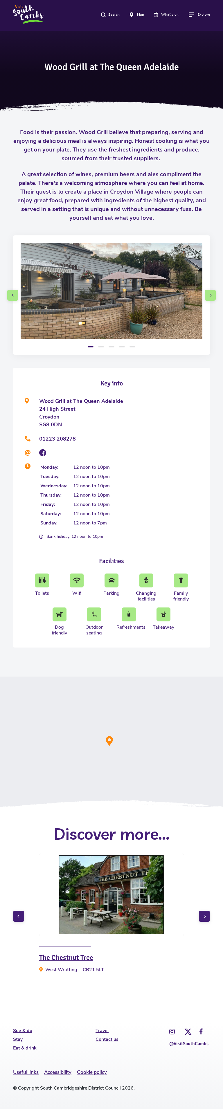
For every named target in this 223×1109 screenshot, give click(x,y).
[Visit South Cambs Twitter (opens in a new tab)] (187, 1030)
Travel (102, 1030)
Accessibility (57, 1072)
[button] (12, 295)
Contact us (107, 1039)
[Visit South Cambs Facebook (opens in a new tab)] (201, 1032)
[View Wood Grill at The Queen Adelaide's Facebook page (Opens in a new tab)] (42, 452)
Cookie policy (92, 1072)
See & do (22, 1030)
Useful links (26, 1072)
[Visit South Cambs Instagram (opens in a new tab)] (172, 1032)
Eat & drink (25, 1048)
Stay (18, 1039)
